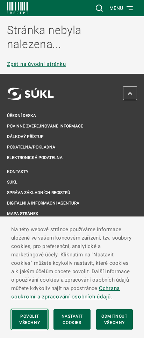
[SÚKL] (17, 8)
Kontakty (17, 171)
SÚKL (12, 182)
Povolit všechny (29, 319)
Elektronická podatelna (35, 157)
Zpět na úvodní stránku (36, 64)
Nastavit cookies (72, 319)
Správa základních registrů (38, 192)
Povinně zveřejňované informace (45, 126)
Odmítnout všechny (114, 319)
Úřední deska (21, 115)
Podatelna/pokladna (31, 147)
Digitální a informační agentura (43, 203)
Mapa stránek (22, 213)
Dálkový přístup (25, 136)
